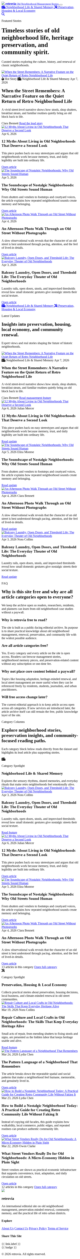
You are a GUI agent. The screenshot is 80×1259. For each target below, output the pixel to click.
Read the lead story (31, 123)
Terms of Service (58, 1228)
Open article (9, 167)
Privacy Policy (38, 1228)
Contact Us (21, 1228)
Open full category (45, 967)
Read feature (9, 832)
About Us (8, 1228)
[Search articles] (3, 14)
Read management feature (35, 397)
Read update (9, 441)
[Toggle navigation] (61, 4)
